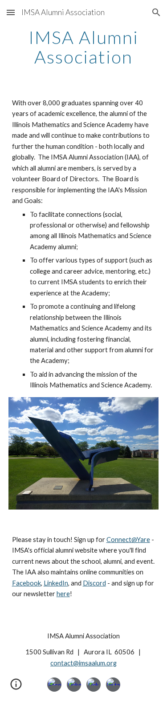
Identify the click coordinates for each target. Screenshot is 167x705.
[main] (83, 47)
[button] (10, 12)
